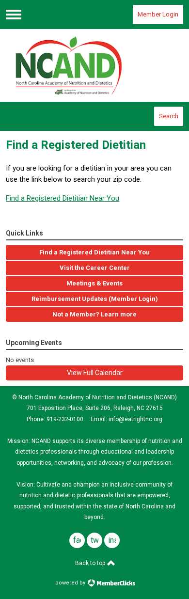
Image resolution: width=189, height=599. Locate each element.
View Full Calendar (95, 373)
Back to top (91, 563)
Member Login (158, 14)
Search (168, 116)
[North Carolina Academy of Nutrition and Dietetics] (94, 65)
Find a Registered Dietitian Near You (62, 198)
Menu (13, 14)
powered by (71, 583)
